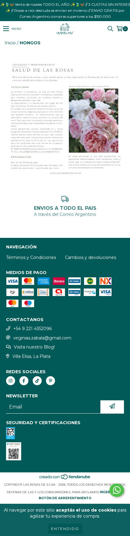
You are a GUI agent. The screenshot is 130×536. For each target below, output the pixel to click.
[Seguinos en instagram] (10, 380)
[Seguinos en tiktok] (37, 380)
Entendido (65, 528)
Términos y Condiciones (31, 257)
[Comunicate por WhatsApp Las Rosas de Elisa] (116, 490)
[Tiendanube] (65, 479)
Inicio (10, 43)
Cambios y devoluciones (90, 257)
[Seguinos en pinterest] (50, 380)
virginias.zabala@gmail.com (42, 338)
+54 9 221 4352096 (32, 328)
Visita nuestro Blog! (34, 347)
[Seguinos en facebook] (23, 380)
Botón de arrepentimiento (65, 498)
